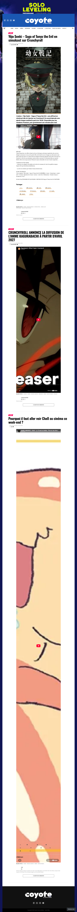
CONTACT (64, 28)
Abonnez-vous (71, 909)
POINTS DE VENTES (56, 28)
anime (25, 863)
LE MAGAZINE (40, 28)
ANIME (12, 28)
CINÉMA (21, 28)
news (36, 863)
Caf (11, 426)
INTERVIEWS (27, 28)
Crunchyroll (40, 118)
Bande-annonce (30, 863)
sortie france (41, 863)
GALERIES (34, 28)
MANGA (16, 28)
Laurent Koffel (13, 44)
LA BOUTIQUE (48, 28)
